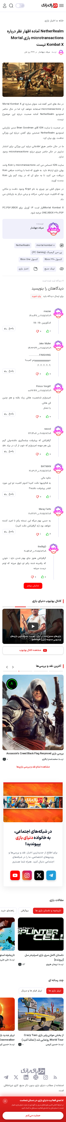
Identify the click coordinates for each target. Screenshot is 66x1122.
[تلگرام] (6, 1077)
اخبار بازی (50, 21)
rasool (47, 429)
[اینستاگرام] (45, 1077)
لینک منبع (49, 269)
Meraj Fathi (45, 509)
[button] (11, 328)
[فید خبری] (55, 1077)
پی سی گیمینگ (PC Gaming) (47, 252)
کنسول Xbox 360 (53, 259)
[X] (39, 875)
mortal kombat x (45, 245)
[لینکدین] (26, 1077)
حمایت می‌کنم (33, 1116)
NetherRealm (23, 245)
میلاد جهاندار (44, 52)
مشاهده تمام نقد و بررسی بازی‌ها (33, 767)
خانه (61, 21)
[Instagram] (27, 875)
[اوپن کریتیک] (35, 1077)
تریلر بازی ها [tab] (55, 991)
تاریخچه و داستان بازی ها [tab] (48, 911)
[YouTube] (15, 875)
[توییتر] (16, 1077)
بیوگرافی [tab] (25, 911)
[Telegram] (51, 875)
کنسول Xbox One (29, 259)
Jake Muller (45, 344)
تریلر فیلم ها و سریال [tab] (31, 991)
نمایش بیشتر (33, 585)
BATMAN (46, 467)
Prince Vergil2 (43, 386)
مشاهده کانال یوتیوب (30, 650)
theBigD (42, 547)
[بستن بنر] (5, 1101)
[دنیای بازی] (50, 5)
